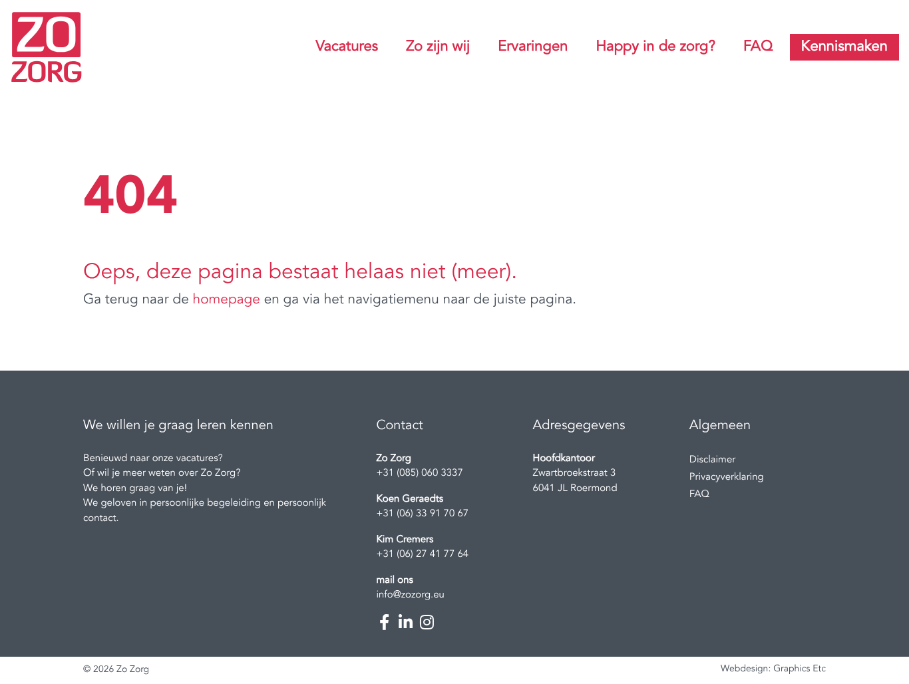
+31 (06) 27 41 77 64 (422, 555)
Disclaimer (712, 460)
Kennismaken (844, 47)
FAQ (758, 47)
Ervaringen (533, 47)
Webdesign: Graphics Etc (773, 669)
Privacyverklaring (726, 477)
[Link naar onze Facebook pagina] (384, 622)
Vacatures (346, 47)
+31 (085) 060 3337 (419, 473)
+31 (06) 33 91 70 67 (422, 514)
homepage (226, 300)
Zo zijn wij (438, 47)
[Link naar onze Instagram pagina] (427, 622)
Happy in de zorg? (655, 47)
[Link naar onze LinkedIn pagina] (405, 622)
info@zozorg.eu (410, 595)
